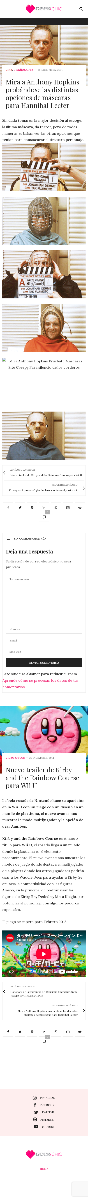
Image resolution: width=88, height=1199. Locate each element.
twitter (48, 1112)
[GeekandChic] (44, 8)
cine (9, 70)
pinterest (47, 1119)
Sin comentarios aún (30, 538)
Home (44, 1168)
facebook (46, 1105)
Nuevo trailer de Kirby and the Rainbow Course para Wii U (42, 777)
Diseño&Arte (23, 70)
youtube (48, 1126)
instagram (48, 1098)
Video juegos (15, 758)
